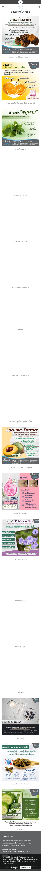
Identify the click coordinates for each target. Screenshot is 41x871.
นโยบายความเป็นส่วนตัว (27, 861)
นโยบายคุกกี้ (10, 863)
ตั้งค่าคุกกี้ (14, 867)
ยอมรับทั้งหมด (25, 867)
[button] (38, 7)
